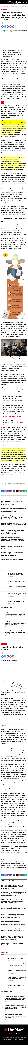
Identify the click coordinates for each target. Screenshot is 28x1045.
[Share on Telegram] (13, 26)
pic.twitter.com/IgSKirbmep (12, 416)
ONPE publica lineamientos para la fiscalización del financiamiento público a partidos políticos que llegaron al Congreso (13, 539)
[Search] (24, 2)
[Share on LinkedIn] (8, 26)
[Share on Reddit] (10, 26)
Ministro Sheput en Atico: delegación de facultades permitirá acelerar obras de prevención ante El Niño (12, 503)
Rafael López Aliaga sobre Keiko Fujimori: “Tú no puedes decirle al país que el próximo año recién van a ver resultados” (13, 510)
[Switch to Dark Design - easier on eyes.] (26, 2)
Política (4, 9)
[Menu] (2, 2)
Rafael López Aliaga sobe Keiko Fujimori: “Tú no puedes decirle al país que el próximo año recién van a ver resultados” (13, 524)
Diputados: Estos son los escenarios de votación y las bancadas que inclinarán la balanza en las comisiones (12, 554)
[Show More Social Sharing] (16, 26)
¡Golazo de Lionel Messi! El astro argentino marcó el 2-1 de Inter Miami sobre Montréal (17, 601)
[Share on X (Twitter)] (5, 26)
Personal (7, 22)
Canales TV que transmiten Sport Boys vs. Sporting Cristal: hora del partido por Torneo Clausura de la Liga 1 (17, 588)
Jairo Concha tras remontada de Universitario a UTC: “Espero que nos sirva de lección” (15, 632)
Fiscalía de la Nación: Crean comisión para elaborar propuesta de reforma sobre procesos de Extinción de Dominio (12, 532)
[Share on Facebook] (2, 26)
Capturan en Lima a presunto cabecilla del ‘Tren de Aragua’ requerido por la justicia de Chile (17, 581)
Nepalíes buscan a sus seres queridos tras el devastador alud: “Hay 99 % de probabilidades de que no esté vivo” (15, 614)
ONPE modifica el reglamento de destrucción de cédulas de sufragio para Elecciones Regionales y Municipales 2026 (13, 517)
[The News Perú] (14, 2)
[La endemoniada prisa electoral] (14, 668)
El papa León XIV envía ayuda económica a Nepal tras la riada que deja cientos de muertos (16, 575)
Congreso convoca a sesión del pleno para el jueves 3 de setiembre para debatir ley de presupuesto (13, 546)
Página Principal (4, 6)
